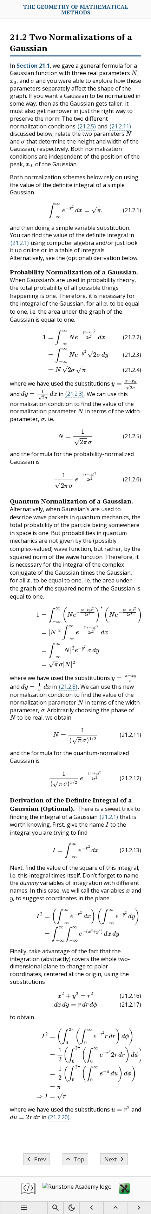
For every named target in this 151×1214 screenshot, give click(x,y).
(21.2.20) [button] (59, 1117)
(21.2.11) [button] (120, 126)
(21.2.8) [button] (68, 687)
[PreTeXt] (28, 1189)
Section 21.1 (33, 65)
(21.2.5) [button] (87, 126)
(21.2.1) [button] (20, 243)
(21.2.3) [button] (74, 394)
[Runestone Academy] (77, 1189)
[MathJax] (124, 1189)
